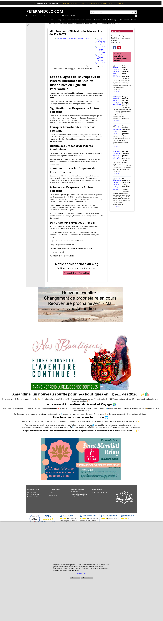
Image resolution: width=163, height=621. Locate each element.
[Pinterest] (119, 47)
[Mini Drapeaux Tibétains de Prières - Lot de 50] (72, 53)
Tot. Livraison (117, 91)
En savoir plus (81, 573)
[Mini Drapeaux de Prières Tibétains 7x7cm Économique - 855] (100, 57)
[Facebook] (114, 47)
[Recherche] (135, 12)
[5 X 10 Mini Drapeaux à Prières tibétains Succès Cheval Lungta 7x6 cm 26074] (100, 49)
